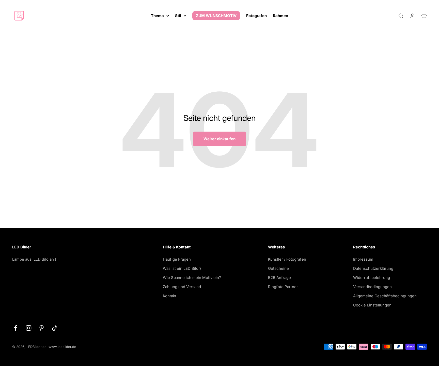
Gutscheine (278, 268)
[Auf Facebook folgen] (15, 328)
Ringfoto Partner (283, 286)
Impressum (363, 259)
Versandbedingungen (372, 286)
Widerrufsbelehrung (371, 277)
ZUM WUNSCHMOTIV (216, 15)
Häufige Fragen (177, 259)
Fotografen (256, 15)
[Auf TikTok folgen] (54, 328)
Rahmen (280, 15)
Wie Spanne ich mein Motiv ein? (192, 277)
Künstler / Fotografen (287, 259)
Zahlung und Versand (182, 286)
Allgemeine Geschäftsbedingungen (385, 295)
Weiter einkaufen (219, 138)
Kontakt (169, 295)
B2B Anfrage (279, 277)
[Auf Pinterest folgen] (41, 328)
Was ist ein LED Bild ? (182, 268)
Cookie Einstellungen (372, 305)
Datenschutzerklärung (373, 268)
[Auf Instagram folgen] (28, 328)
